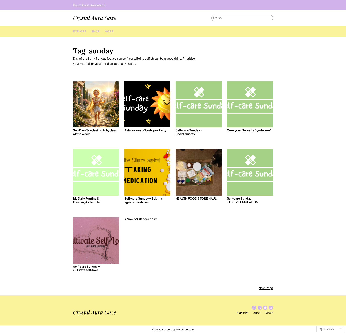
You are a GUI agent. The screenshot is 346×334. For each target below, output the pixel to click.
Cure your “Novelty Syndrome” (249, 130)
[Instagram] (260, 308)
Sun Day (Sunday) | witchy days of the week (95, 132)
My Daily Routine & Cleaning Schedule (86, 200)
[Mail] (271, 308)
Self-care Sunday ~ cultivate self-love (86, 268)
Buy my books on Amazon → (89, 4)
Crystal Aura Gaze (94, 17)
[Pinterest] (254, 308)
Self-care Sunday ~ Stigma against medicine (143, 200)
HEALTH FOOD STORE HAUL (196, 198)
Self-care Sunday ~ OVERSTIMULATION (242, 200)
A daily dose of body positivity (145, 130)
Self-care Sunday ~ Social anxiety (189, 132)
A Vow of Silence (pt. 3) (140, 219)
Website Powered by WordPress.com (173, 329)
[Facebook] (265, 308)
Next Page (266, 288)
